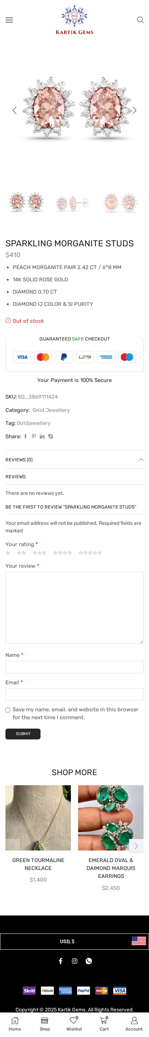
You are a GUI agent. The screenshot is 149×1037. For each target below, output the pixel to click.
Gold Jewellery (51, 410)
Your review (22, 566)
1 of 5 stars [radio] (7, 553)
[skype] (49, 436)
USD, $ (67, 941)
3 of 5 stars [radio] (40, 553)
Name (14, 655)
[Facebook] (25, 436)
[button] (14, 110)
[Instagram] (74, 961)
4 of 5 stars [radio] (62, 553)
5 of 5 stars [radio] (90, 553)
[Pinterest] (34, 436)
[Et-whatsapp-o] (88, 961)
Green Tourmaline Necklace (38, 864)
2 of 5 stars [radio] (21, 553)
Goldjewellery (34, 423)
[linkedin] (42, 436)
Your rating (21, 544)
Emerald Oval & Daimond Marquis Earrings (110, 868)
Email (14, 682)
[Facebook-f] (60, 961)
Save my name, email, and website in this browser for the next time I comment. (76, 713)
